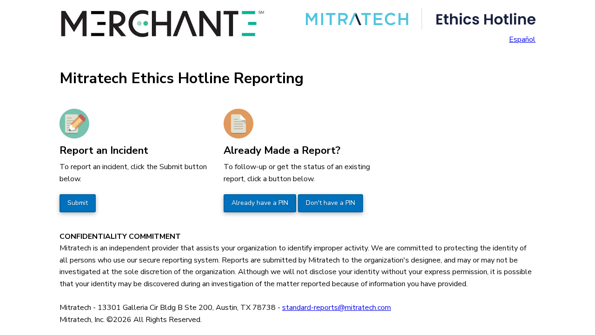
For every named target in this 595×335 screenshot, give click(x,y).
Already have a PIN (259, 202)
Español (522, 39)
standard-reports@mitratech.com (336, 307)
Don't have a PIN (330, 202)
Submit (77, 202)
